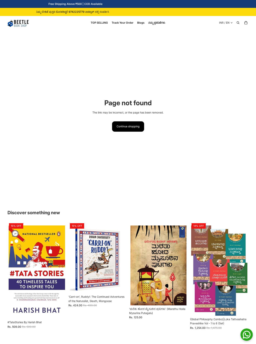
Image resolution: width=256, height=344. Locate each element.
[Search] (238, 23)
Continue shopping (128, 126)
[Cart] (246, 23)
